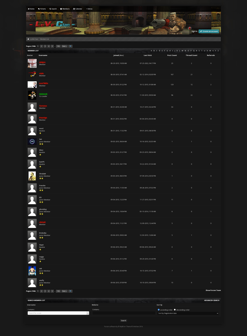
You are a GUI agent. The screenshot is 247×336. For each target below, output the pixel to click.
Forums (43, 9)
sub (40, 269)
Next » (64, 46)
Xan (40, 139)
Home (32, 9)
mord (41, 128)
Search (54, 9)
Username (31, 305)
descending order (183, 310)
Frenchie (42, 186)
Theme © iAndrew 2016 (134, 326)
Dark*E (41, 162)
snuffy (41, 280)
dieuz (41, 150)
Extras (90, 9)
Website (95, 305)
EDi (40, 197)
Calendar (78, 9)
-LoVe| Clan (34, 39)
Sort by (159, 305)
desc (121, 55)
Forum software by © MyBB (114, 326)
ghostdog (43, 209)
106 (58, 46)
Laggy (41, 257)
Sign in (194, 31)
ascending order (166, 310)
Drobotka (42, 233)
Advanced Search (211, 300)
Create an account (210, 31)
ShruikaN (42, 174)
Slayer (41, 245)
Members (65, 9)
